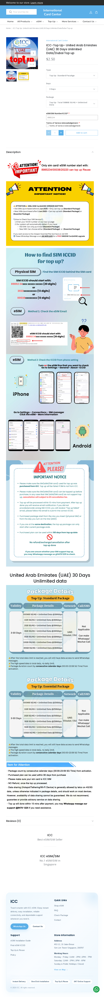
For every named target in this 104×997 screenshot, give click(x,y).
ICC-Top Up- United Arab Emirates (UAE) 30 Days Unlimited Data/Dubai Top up (43, 28)
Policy (13, 955)
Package (50, 97)
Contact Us (38, 926)
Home (10, 21)
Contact (57, 920)
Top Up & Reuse (18, 950)
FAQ (56, 910)
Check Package (61, 915)
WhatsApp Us (19, 926)
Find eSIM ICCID (18, 945)
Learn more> (44, 2)
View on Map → (61, 970)
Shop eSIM (59, 906)
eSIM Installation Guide (21, 941)
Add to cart (81, 132)
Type (48, 70)
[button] (96, 12)
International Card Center (57, 40)
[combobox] (21, 12)
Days (48, 83)
